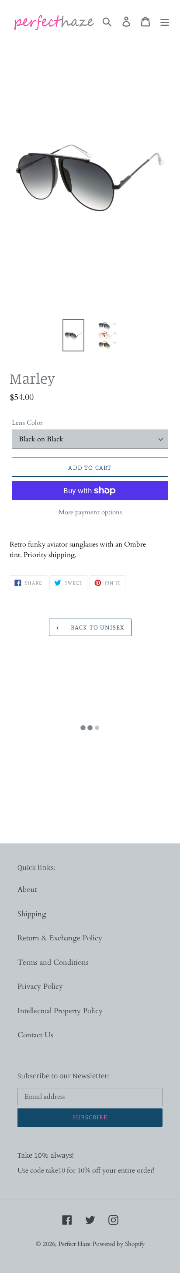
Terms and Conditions (53, 962)
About (27, 889)
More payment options (90, 512)
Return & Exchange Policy (59, 938)
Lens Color (27, 422)
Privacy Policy (40, 986)
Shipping (31, 914)
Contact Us (35, 1035)
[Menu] (164, 21)
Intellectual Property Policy (60, 1011)
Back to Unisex (97, 627)
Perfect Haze (74, 1244)
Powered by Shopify (119, 1244)
